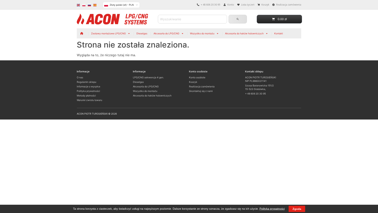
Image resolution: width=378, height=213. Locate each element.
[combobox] (192, 19)
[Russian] (89, 5)
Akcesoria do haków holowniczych (244, 33)
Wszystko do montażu (202, 33)
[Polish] (84, 5)
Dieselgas (141, 33)
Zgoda (297, 208)
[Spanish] (95, 5)
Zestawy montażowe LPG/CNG (108, 33)
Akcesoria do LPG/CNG (166, 33)
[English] (78, 5)
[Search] (238, 19)
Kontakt (278, 33)
